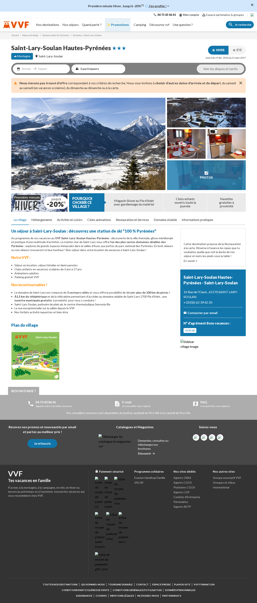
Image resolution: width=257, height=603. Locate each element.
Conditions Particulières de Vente (85, 590)
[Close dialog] (252, 4)
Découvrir (144, 453)
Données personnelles (180, 590)
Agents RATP (182, 506)
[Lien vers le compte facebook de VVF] (196, 437)
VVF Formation (204, 584)
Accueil (15, 35)
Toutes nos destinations (60, 584)
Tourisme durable (120, 584)
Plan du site (182, 584)
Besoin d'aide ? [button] (23, 391)
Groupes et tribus (224, 482)
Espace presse (161, 584)
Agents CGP (181, 492)
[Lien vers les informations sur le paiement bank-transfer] (100, 530)
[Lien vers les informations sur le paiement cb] (99, 493)
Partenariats (171, 595)
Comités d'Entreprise (186, 497)
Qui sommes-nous (93, 584)
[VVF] (16, 24)
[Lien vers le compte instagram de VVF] (204, 437)
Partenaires (180, 501)
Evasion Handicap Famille (149, 477)
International (221, 487)
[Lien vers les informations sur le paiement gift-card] (103, 561)
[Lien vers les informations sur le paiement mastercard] (109, 493)
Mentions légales (122, 595)
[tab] (20, 220)
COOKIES (101, 595)
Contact (142, 584)
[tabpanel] (93, 305)
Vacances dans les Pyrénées (55, 35)
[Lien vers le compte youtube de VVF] (220, 437)
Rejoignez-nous (148, 595)
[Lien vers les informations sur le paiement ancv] (123, 528)
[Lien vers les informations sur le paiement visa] (120, 491)
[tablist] (128, 220)
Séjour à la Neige (30, 35)
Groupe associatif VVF (227, 477)
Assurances (84, 595)
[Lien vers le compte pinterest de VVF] (212, 437)
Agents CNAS (182, 477)
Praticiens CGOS (184, 487)
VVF (58, 238)
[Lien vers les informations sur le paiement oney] (111, 526)
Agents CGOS (182, 482)
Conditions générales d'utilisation (137, 590)
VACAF (139, 482)
